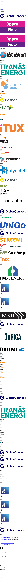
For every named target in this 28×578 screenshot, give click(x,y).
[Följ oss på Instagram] (2, 548)
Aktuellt (2, 7)
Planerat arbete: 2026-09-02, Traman (5, 537)
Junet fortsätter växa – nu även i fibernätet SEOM (7, 543)
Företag (2, 1)
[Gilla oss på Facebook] (0, 548)
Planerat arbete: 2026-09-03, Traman (5, 538)
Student (2, 2)
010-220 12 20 (4, 552)
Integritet (6, 577)
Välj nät (1, 20)
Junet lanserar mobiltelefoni (4, 544)
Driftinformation (3, 6)
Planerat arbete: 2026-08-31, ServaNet (5, 539)
